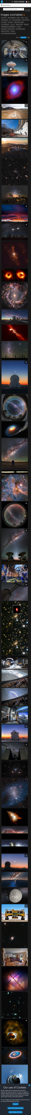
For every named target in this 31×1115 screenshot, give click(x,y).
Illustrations (5, 24)
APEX (22, 17)
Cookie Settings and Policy (15, 1112)
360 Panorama (11, 17)
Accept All (15, 1104)
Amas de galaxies (18, 22)
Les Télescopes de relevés (8, 33)
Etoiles (13, 31)
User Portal (21, 1)
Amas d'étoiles (5, 31)
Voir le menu (6, 5)
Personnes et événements (8, 26)
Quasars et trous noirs (7, 29)
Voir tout (3, 17)
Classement (23, 37)
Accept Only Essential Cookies (15, 1108)
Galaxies (10, 22)
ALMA (18, 17)
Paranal (26, 24)
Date (28, 37)
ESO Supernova (16, 20)
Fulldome (4, 22)
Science (16, 1)
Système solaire (20, 29)
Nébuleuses (19, 24)
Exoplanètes (25, 20)
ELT (10, 20)
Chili (26, 17)
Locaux (19, 26)
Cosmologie (4, 20)
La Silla (12, 24)
